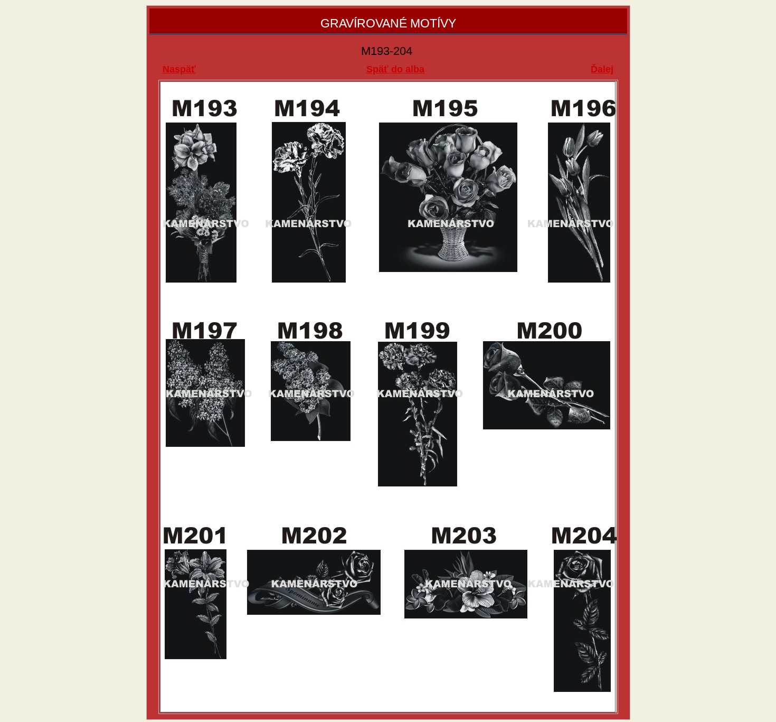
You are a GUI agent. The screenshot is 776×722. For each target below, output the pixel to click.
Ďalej (602, 69)
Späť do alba (395, 69)
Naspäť (179, 69)
